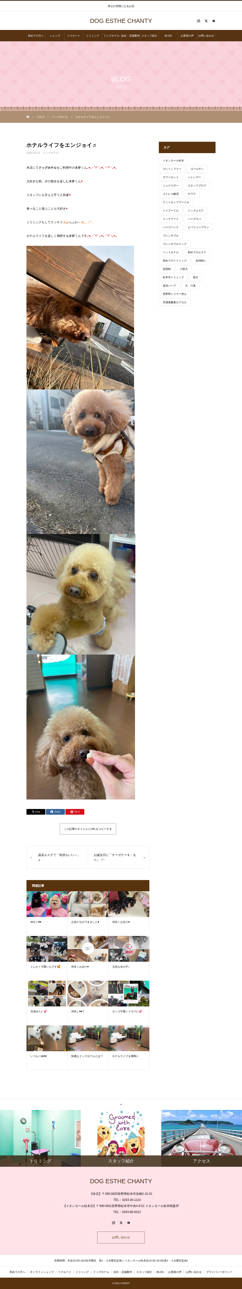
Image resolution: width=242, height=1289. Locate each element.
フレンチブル (171, 235)
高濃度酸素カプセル (175, 302)
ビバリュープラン (198, 227)
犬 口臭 (190, 285)
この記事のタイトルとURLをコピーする (88, 828)
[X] (206, 21)
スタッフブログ (197, 185)
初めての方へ (36, 35)
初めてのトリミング (175, 260)
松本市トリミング (173, 277)
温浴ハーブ (169, 285)
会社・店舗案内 (130, 35)
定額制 (167, 268)
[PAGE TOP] (121, 1104)
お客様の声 (187, 35)
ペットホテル (171, 252)
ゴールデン (197, 168)
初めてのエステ (197, 252)
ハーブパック (171, 227)
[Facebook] (214, 21)
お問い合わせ (206, 35)
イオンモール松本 (173, 160)
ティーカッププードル (176, 202)
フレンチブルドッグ (175, 243)
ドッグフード (171, 218)
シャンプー (194, 177)
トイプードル (171, 210)
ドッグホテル (111, 35)
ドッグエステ (196, 210)
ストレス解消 (171, 193)
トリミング (92, 35)
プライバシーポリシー (219, 1271)
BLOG (168, 35)
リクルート (73, 35)
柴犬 (195, 277)
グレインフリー (172, 168)
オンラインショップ (42, 1271)
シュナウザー (171, 185)
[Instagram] (198, 21)
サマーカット (171, 177)
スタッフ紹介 (149, 35)
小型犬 (184, 268)
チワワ (192, 193)
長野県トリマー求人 (175, 293)
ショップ (55, 35)
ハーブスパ (194, 218)
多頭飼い (201, 260)
